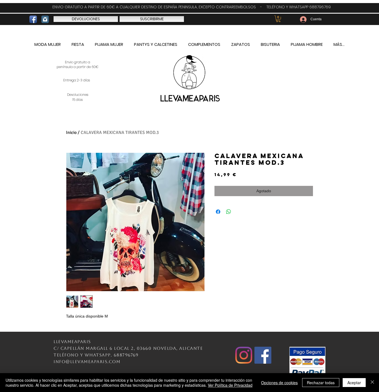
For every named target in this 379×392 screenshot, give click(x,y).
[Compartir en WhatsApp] (228, 211)
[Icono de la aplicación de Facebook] (33, 19)
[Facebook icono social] (262, 355)
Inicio (71, 132)
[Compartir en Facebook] (218, 211)
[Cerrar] (372, 383)
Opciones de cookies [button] (279, 382)
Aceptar (354, 382)
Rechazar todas (321, 382)
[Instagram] (243, 355)
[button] (278, 19)
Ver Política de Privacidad (230, 385)
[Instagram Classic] (45, 19)
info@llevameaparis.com (87, 361)
